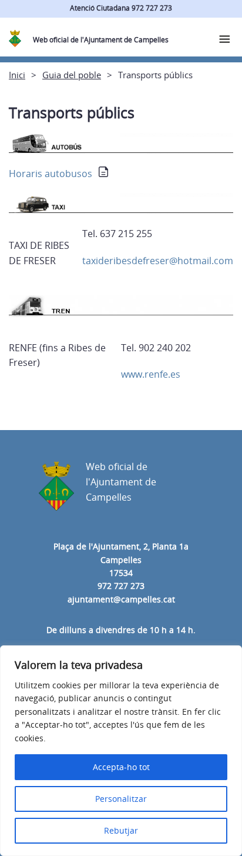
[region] (121, 750)
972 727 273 (121, 585)
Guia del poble (71, 75)
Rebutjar (121, 830)
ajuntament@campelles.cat (121, 599)
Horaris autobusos (50, 173)
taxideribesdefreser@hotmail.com (157, 260)
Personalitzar (121, 798)
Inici (17, 75)
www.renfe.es (150, 374)
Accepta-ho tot (121, 766)
